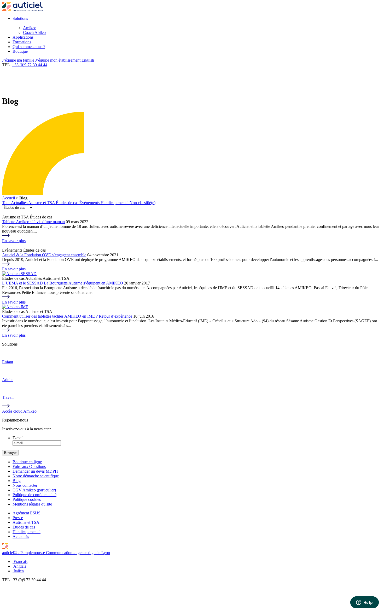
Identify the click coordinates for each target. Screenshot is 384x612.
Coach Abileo (34, 32)
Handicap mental (115, 202)
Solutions (20, 18)
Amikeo (29, 28)
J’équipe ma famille (18, 60)
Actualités (19, 202)
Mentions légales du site (32, 504)
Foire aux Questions (29, 466)
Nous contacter (25, 485)
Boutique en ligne (27, 462)
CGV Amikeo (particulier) (34, 490)
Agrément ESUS (26, 513)
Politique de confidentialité (34, 494)
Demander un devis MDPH (35, 471)
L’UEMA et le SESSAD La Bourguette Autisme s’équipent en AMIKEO (62, 283)
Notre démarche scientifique (36, 476)
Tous (6, 202)
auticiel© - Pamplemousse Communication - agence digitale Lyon (56, 552)
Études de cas (67, 202)
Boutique (20, 51)
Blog (17, 480)
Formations (22, 42)
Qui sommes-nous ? (29, 46)
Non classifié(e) (142, 202)
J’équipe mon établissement (58, 60)
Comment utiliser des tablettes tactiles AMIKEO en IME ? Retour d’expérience (67, 316)
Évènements (90, 202)
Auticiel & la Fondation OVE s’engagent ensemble (44, 255)
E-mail (18, 438)
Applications (23, 37)
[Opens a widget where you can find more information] (364, 602)
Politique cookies (27, 499)
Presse (18, 517)
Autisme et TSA (42, 202)
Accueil (8, 198)
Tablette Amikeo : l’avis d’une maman (33, 221)
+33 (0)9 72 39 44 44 (29, 65)
